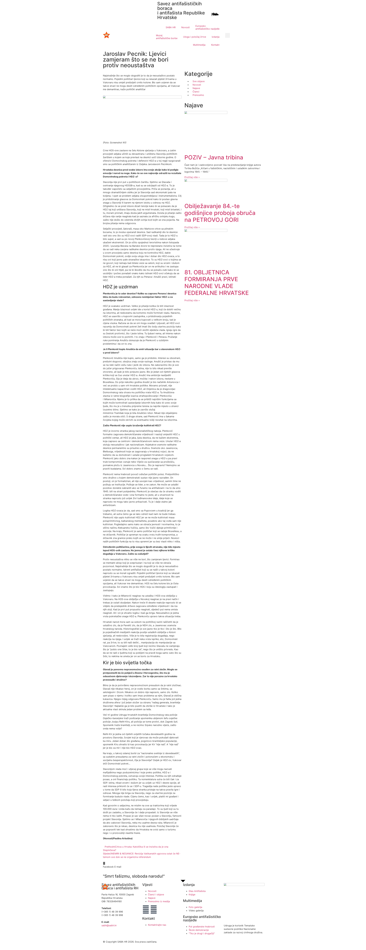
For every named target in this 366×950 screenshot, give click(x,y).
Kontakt (215, 44)
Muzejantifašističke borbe (166, 37)
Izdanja (215, 36)
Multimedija (199, 44)
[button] (227, 35)
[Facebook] (145, 909)
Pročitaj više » (192, 177)
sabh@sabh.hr (109, 925)
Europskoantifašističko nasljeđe (207, 27)
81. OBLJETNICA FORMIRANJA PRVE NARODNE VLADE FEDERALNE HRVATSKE (216, 282)
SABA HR (171, 27)
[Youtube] (153, 909)
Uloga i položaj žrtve (194, 36)
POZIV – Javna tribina (213, 157)
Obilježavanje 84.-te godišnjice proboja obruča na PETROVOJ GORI (219, 212)
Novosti (185, 27)
